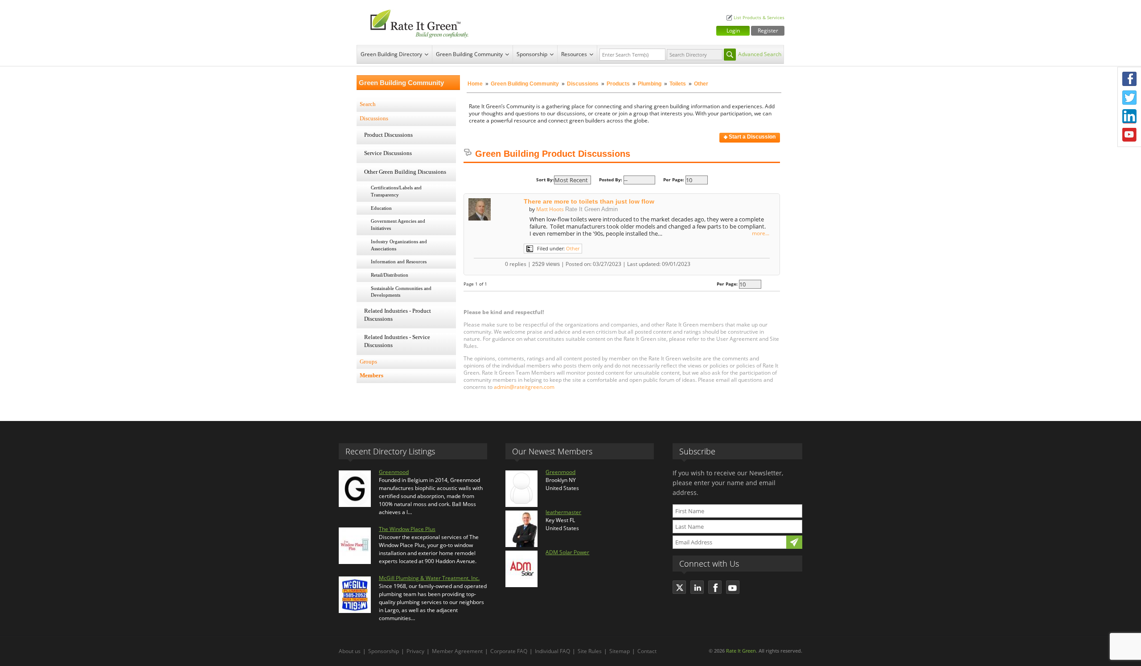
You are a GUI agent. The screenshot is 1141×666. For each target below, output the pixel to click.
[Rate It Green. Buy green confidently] (414, 22)
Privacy (415, 651)
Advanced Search (759, 54)
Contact (647, 651)
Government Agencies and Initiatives (398, 224)
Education (381, 208)
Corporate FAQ (508, 651)
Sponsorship (532, 54)
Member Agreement (457, 651)
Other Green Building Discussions (405, 172)
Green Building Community (469, 54)
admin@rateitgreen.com (524, 387)
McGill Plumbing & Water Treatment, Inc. (429, 578)
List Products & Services (759, 17)
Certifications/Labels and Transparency (396, 191)
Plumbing (649, 84)
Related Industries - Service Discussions (397, 341)
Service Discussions (388, 153)
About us (350, 651)
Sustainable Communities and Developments (401, 292)
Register (768, 30)
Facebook (1129, 79)
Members (371, 375)
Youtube (1129, 135)
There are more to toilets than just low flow (589, 201)
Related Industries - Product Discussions (397, 315)
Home (475, 84)
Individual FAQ (552, 651)
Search (368, 104)
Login (733, 30)
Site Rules (590, 651)
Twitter (1129, 97)
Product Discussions (388, 135)
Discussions (583, 84)
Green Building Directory (391, 54)
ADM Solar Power (567, 552)
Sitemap (619, 651)
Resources (574, 54)
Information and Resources (399, 261)
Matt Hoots (550, 209)
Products (618, 84)
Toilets (677, 84)
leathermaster (563, 512)
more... (760, 233)
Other (572, 248)
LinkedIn (1129, 116)
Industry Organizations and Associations (399, 245)
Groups (368, 362)
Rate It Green (741, 650)
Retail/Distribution (389, 275)
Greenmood (394, 472)
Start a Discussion (751, 137)
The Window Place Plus (407, 529)
